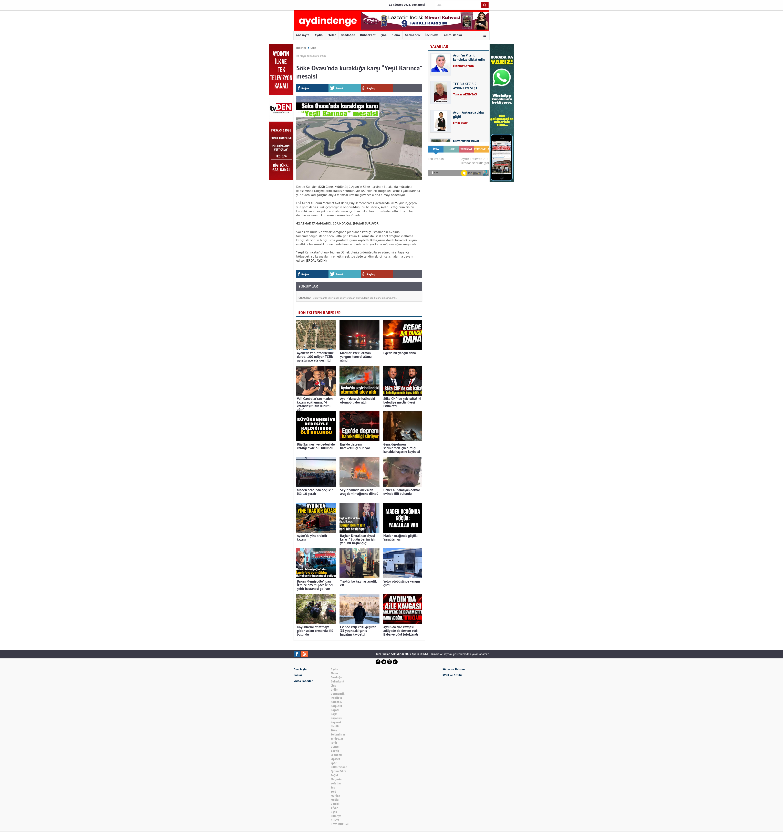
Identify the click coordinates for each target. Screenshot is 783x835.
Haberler (301, 47)
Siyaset (335, 759)
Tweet (339, 88)
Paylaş (371, 88)
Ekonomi (336, 755)
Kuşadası (336, 718)
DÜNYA (335, 820)
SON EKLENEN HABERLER (319, 312)
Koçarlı (335, 710)
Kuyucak (336, 722)
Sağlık (335, 775)
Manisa (335, 795)
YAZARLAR (439, 46)
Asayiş (335, 751)
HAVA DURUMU (340, 824)
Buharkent (368, 35)
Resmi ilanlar (452, 35)
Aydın (318, 35)
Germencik (412, 35)
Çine (383, 35)
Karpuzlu (336, 706)
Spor (333, 763)
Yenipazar (337, 738)
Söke (313, 47)
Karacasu (336, 702)
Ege (333, 787)
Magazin (336, 779)
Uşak (334, 812)
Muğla (335, 800)
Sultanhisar (338, 734)
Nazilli (335, 726)
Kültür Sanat (339, 767)
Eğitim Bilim (338, 771)
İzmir (334, 742)
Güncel (335, 747)
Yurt (333, 791)
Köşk (334, 714)
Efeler (331, 35)
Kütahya (336, 816)
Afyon (334, 808)
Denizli (335, 804)
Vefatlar (336, 783)
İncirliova (432, 35)
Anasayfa (303, 35)
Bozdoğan (348, 35)
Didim (396, 35)
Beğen (305, 88)
